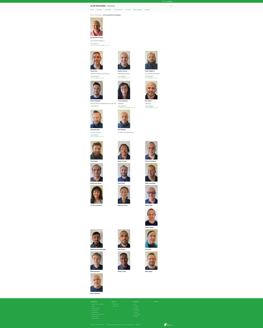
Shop (92, 9)
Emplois (147, 9)
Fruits (93, 306)
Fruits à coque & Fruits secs (98, 314)
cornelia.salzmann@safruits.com (126, 107)
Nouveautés (116, 304)
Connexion (170, 1)
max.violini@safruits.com (151, 107)
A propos (99, 9)
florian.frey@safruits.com (97, 78)
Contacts (128, 9)
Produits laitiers (95, 312)
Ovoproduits (95, 310)
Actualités (108, 9)
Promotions (115, 306)
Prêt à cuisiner (95, 316)
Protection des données (128, 324)
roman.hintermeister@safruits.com (99, 45)
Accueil (92, 15)
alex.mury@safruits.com (97, 136)
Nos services (118, 9)
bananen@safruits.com (124, 78)
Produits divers (95, 318)
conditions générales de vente (114, 324)
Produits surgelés (96, 308)
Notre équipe (137, 9)
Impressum (138, 324)
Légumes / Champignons (98, 304)
